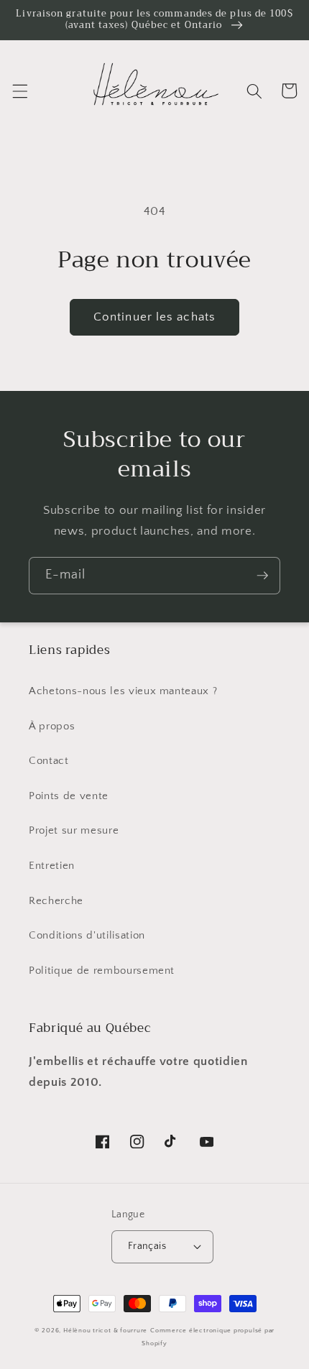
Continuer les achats (154, 316)
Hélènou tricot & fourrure (105, 1330)
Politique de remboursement (102, 970)
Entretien (52, 865)
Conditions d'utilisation (87, 935)
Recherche (56, 901)
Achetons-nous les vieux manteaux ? (123, 691)
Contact (49, 761)
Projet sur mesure (74, 830)
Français (147, 1246)
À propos (52, 726)
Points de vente (69, 796)
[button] (19, 90)
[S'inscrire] (262, 575)
